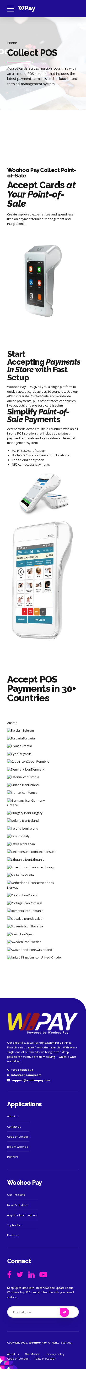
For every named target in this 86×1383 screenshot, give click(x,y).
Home (12, 43)
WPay (26, 8)
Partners (12, 1156)
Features (12, 1235)
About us (13, 1116)
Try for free (14, 1225)
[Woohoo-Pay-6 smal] (43, 1023)
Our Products (16, 1194)
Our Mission (32, 1354)
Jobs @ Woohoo (17, 1146)
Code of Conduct (18, 1136)
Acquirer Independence (22, 1215)
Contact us (14, 1126)
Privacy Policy (55, 1354)
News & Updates (17, 1205)
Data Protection (46, 1358)
